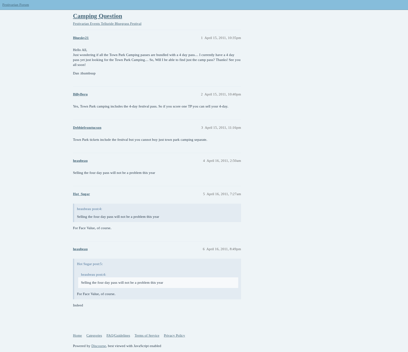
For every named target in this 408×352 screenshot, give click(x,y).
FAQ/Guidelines (118, 335)
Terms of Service (147, 335)
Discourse (98, 346)
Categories (94, 335)
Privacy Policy (174, 335)
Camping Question (97, 16)
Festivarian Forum (15, 5)
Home (77, 335)
